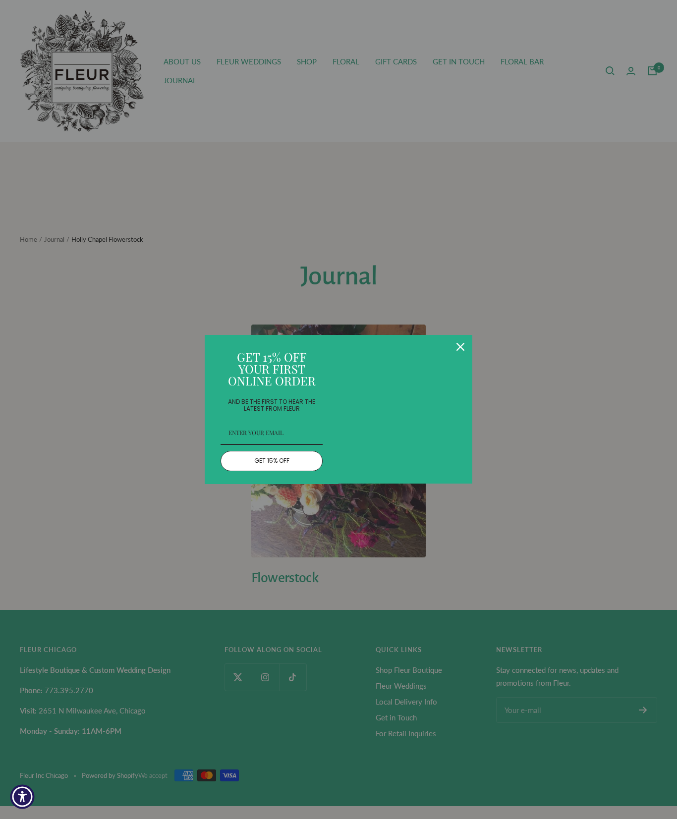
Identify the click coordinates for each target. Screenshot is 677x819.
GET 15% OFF (271, 460)
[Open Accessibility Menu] (22, 796)
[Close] (460, 347)
